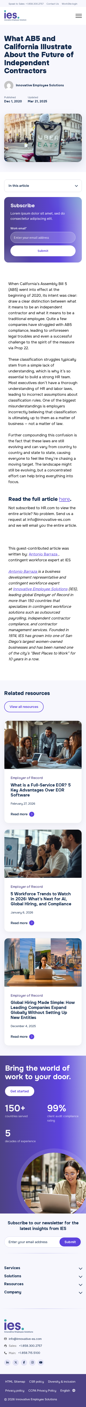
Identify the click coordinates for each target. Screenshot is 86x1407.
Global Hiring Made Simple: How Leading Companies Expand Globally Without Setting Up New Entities (43, 1010)
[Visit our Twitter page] (16, 1362)
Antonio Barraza (43, 554)
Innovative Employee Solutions (40, 589)
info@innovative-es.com (25, 1339)
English (65, 1390)
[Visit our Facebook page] (24, 1362)
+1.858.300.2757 (30, 1346)
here (64, 499)
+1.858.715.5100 (29, 1353)
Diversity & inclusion (61, 1381)
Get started (19, 1091)
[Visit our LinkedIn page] (7, 1362)
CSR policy (36, 1381)
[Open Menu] (79, 16)
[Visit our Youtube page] (41, 1362)
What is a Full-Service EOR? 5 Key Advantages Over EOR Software (41, 790)
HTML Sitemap (15, 1381)
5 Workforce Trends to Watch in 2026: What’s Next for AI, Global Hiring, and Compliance (41, 899)
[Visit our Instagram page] (32, 1362)
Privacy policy (14, 1390)
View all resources (24, 707)
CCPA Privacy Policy (42, 1390)
